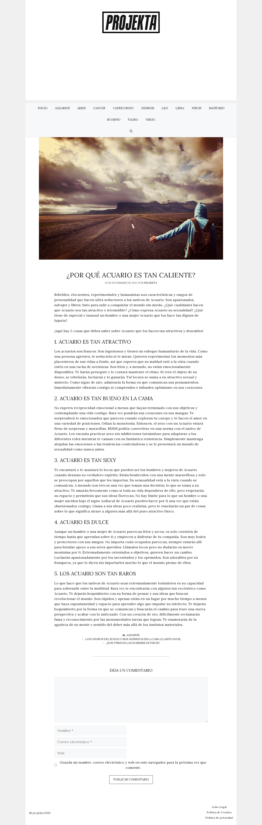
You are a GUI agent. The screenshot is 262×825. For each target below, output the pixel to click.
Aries (81, 108)
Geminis (147, 108)
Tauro (133, 119)
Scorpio (113, 119)
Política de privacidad (219, 817)
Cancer (99, 108)
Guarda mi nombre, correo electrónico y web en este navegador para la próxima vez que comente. (133, 765)
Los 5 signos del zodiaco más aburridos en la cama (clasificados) (132, 639)
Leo (165, 108)
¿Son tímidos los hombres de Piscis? (133, 643)
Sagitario (216, 108)
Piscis (196, 108)
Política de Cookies (219, 812)
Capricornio (123, 108)
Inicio (42, 108)
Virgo (150, 119)
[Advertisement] (131, 73)
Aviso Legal (219, 807)
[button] (131, 131)
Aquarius (62, 108)
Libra (179, 108)
